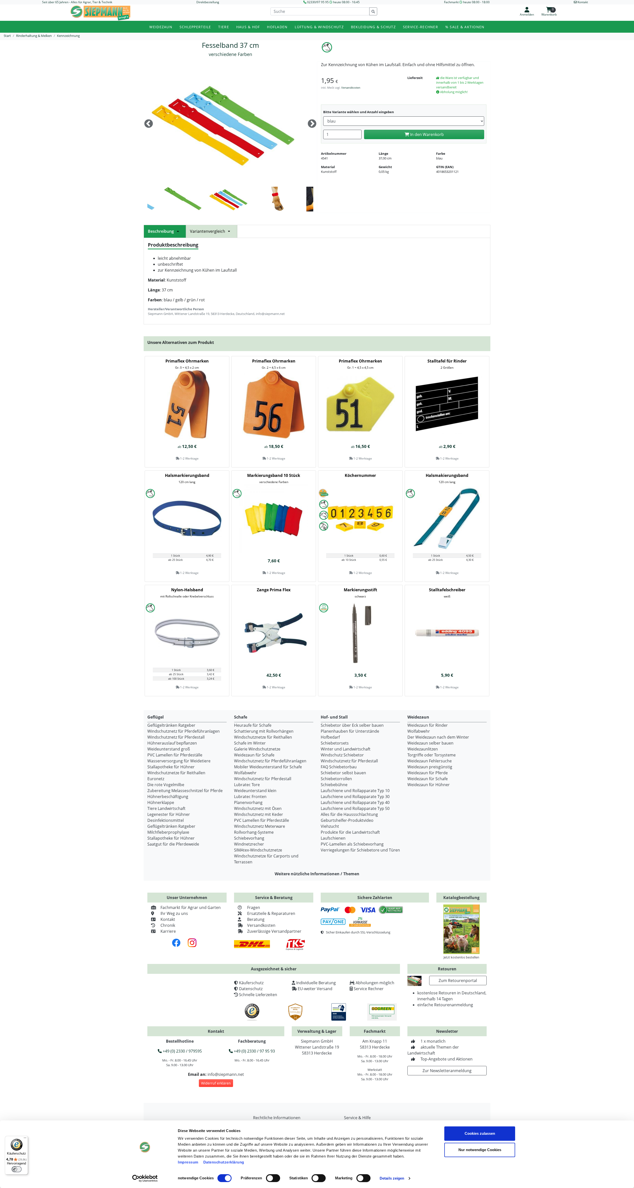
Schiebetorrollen (336, 778)
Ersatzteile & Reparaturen (271, 913)
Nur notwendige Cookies (479, 1150)
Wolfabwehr (245, 772)
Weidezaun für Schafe (254, 755)
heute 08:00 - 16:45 (346, 2)
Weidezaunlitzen (422, 749)
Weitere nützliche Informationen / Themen (317, 874)
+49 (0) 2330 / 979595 (182, 1051)
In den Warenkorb (426, 134)
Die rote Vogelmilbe (165, 784)
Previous (149, 124)
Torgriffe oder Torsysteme (431, 755)
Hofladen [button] (277, 27)
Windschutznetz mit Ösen (258, 808)
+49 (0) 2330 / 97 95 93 (254, 1051)
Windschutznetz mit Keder (258, 814)
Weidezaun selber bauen (430, 743)
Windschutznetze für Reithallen (176, 772)
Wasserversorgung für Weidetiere (179, 761)
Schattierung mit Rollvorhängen (263, 731)
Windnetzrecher (249, 844)
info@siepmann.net (226, 1074)
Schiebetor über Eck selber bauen (352, 725)
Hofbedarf (330, 737)
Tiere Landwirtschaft (166, 808)
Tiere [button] (223, 27)
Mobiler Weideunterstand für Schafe (268, 767)
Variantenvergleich (207, 231)
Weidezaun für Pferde (427, 772)
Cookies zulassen (480, 1133)
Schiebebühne (334, 784)
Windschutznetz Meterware (259, 826)
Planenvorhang (248, 802)
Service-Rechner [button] (420, 27)
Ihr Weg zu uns (174, 913)
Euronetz (155, 778)
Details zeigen (392, 1178)
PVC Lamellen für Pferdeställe (174, 755)
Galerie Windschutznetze (257, 749)
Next (312, 124)
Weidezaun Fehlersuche (429, 761)
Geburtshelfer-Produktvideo (347, 820)
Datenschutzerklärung (223, 1162)
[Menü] (25, 1139)
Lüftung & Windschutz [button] (319, 27)
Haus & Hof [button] (248, 27)
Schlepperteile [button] (195, 27)
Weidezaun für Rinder (427, 725)
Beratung (255, 919)
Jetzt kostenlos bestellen (461, 957)
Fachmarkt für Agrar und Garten (190, 907)
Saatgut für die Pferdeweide (173, 844)
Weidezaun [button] (160, 27)
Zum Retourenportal (458, 980)
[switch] (273, 1178)
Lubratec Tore (247, 784)
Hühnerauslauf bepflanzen (172, 743)
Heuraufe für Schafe (252, 725)
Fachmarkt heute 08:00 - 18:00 (467, 2)
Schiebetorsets (335, 743)
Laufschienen (333, 838)
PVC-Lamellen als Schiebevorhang (352, 844)
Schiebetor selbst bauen (343, 772)
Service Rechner (369, 988)
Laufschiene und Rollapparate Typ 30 (355, 796)
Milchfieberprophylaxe (168, 832)
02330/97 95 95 (318, 2)
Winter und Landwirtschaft (345, 749)
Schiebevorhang (249, 838)
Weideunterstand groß (168, 749)
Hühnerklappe (160, 802)
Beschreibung (161, 231)
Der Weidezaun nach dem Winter (438, 737)
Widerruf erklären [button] (216, 1083)
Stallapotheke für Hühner (171, 767)
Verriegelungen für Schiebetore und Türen (360, 850)
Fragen (253, 907)
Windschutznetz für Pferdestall (176, 737)
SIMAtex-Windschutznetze (258, 850)
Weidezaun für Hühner (428, 784)
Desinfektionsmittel (165, 820)
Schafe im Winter (250, 743)
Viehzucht (330, 826)
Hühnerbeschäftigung (167, 796)
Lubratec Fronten (250, 796)
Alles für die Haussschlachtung (349, 814)
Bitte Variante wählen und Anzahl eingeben (358, 112)
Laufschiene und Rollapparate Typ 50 (355, 808)
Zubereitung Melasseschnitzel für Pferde (185, 790)
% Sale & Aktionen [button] (465, 27)
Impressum (188, 1162)
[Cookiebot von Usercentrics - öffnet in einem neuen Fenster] (145, 1178)
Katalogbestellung (461, 897)
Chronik (167, 925)
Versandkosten (350, 87)
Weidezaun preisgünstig (429, 767)
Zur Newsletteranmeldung (447, 1070)
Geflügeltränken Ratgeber (171, 725)
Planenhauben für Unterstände (350, 731)
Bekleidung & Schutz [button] (373, 27)
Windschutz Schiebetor (342, 755)
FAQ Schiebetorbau (339, 767)
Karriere (168, 931)
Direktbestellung (207, 2)
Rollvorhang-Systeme (254, 832)
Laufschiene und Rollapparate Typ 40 (355, 802)
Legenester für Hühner (168, 814)
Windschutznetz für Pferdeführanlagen (183, 731)
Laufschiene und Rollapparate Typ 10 (355, 790)
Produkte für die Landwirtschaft (350, 832)
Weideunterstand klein (255, 790)
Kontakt (167, 919)
